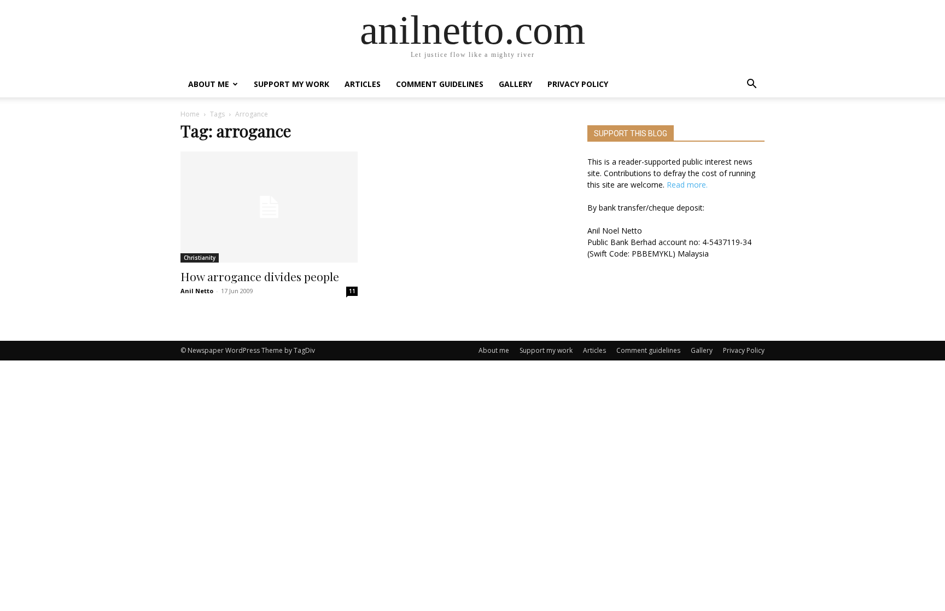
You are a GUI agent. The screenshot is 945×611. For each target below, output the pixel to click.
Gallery (515, 84)
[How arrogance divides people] (269, 207)
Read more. (687, 184)
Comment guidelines (439, 84)
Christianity (199, 257)
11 (352, 291)
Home (190, 114)
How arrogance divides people (259, 276)
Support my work (291, 84)
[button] (751, 85)
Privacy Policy (577, 84)
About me (208, 84)
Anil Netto (196, 291)
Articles (363, 84)
